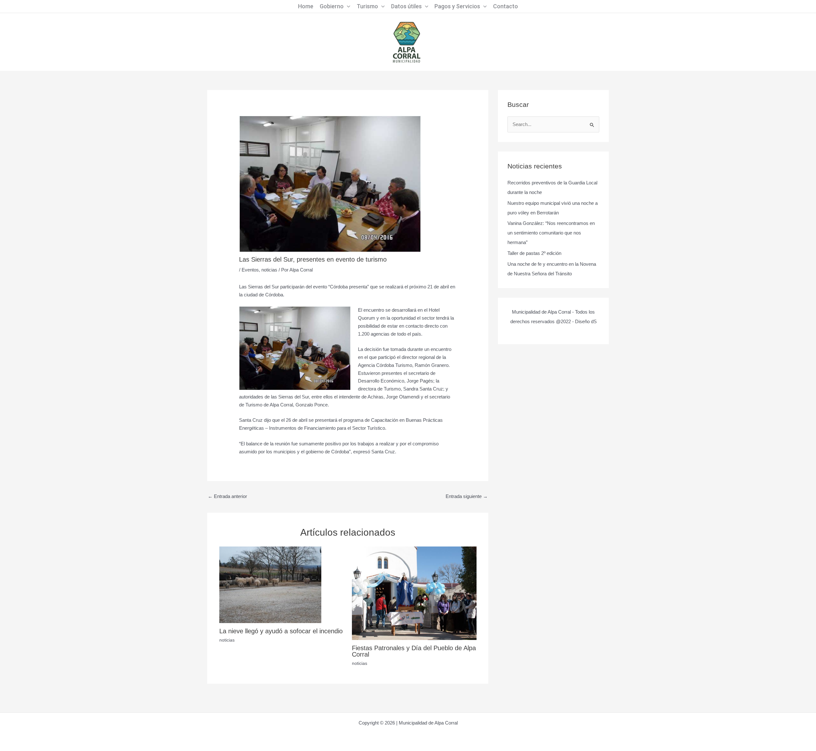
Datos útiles (406, 6)
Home (305, 6)
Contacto (505, 6)
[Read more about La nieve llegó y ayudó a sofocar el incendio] (270, 584)
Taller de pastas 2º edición (534, 253)
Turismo (367, 6)
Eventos (250, 269)
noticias (269, 269)
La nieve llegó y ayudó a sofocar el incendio (281, 631)
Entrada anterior (227, 496)
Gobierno (332, 6)
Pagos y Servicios (457, 6)
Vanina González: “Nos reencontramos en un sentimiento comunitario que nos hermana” (551, 232)
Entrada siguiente (467, 496)
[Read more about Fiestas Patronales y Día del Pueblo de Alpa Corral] (414, 593)
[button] (347, 6)
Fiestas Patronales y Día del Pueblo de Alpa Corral (414, 651)
